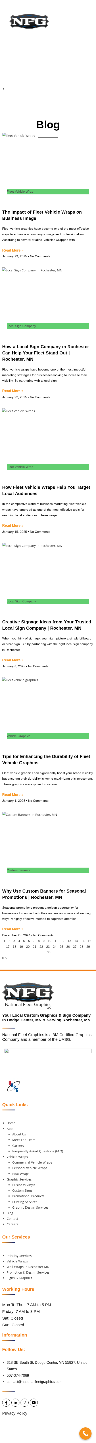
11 (56, 941)
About (11, 1128)
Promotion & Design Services (28, 1272)
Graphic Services (19, 1179)
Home (11, 1123)
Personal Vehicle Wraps (29, 1168)
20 (28, 946)
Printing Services (24, 1202)
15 (83, 941)
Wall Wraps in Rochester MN (28, 1267)
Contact (12, 1218)
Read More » (12, 250)
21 (34, 946)
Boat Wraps (20, 1174)
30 (48, 952)
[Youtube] (93, 47)
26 (68, 946)
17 (8, 946)
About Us (19, 1134)
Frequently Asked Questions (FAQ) (37, 1151)
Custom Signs (22, 1190)
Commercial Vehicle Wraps (32, 1162)
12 (63, 941)
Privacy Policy (14, 1413)
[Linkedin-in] (78, 47)
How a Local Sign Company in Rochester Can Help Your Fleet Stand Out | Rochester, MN (45, 353)
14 (76, 941)
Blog (10, 1213)
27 (75, 946)
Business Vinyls (23, 1185)
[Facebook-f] (71, 47)
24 (54, 946)
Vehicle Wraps (17, 1157)
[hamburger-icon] (76, 16)
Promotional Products (28, 1196)
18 (14, 946)
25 (61, 946)
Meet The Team (23, 1140)
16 (89, 941)
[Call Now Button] (85, 1433)
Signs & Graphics (19, 1278)
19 (21, 946)
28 (81, 946)
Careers (18, 1145)
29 (88, 946)
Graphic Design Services (30, 1207)
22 (41, 946)
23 (48, 946)
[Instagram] (85, 47)
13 (69, 941)
